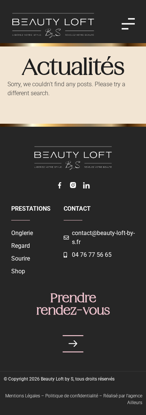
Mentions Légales (22, 396)
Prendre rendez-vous (73, 305)
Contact (77, 208)
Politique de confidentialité (71, 396)
